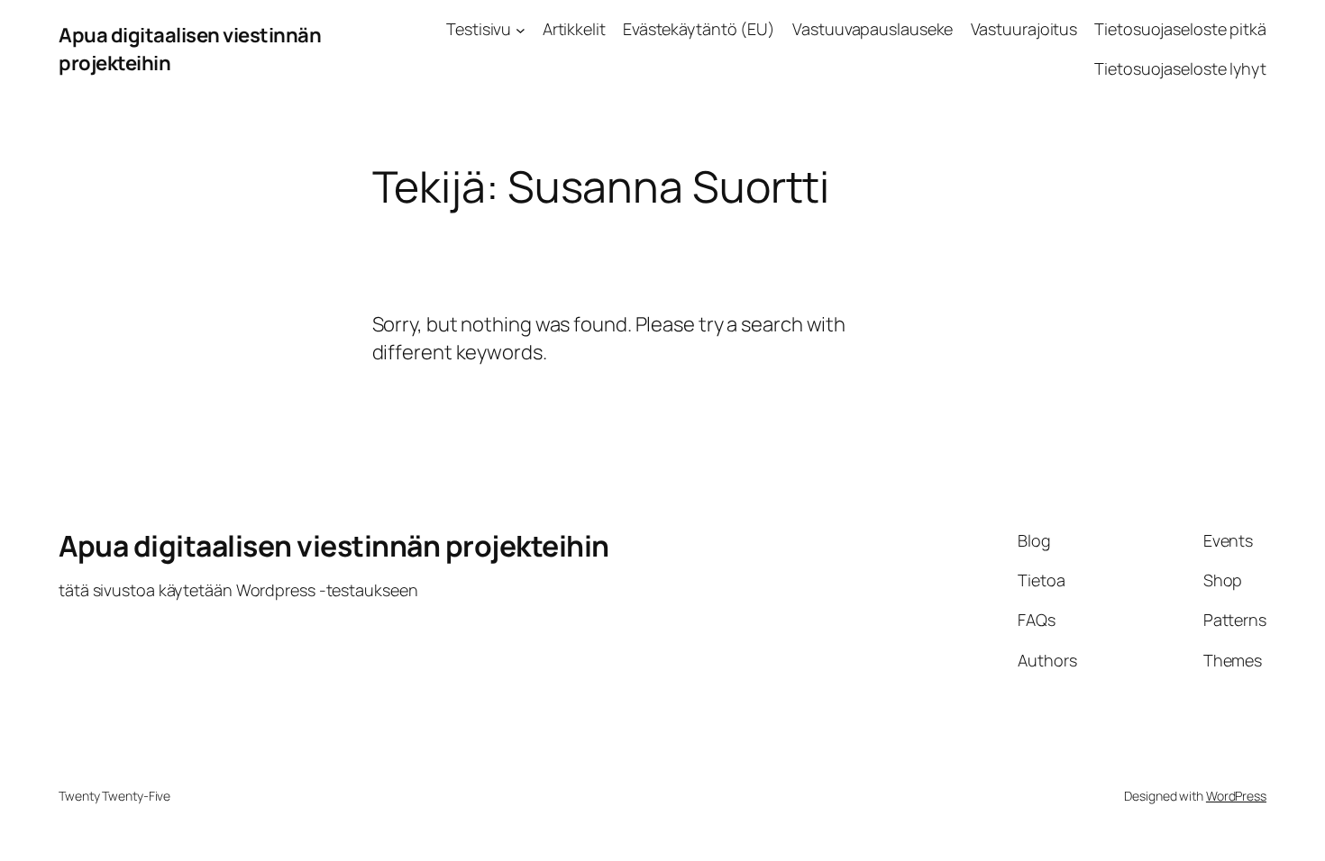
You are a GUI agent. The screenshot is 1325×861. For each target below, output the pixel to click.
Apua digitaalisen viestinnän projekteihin (334, 546)
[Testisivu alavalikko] (520, 29)
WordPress (1236, 795)
